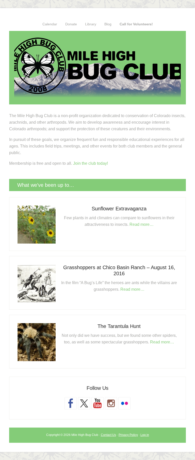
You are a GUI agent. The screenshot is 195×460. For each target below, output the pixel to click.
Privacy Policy (128, 435)
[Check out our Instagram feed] (111, 403)
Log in (144, 435)
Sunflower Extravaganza (119, 208)
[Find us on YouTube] (97, 403)
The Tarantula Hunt (119, 326)
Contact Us (108, 435)
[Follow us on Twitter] (84, 403)
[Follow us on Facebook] (70, 403)
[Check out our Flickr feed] (124, 403)
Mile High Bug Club (97, 67)
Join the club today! (90, 163)
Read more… (141, 224)
